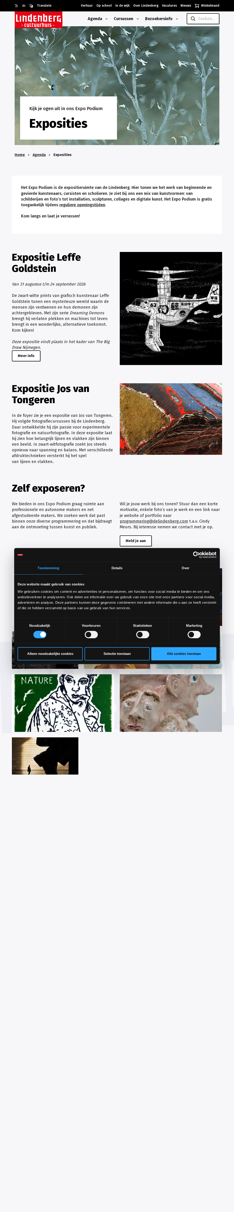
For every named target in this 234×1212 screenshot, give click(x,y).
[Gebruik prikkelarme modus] (25, 5)
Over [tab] (185, 568)
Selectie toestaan (117, 654)
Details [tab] (117, 568)
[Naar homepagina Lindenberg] (49, 18)
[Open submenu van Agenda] (106, 19)
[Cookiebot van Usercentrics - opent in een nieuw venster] (196, 554)
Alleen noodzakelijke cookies (50, 654)
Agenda (39, 155)
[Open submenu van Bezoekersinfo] (176, 19)
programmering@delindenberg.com (154, 521)
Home (20, 155)
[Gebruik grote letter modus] (18, 5)
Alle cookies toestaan (184, 654)
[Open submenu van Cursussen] (137, 19)
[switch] (91, 634)
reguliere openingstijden (82, 204)
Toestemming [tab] (48, 568)
